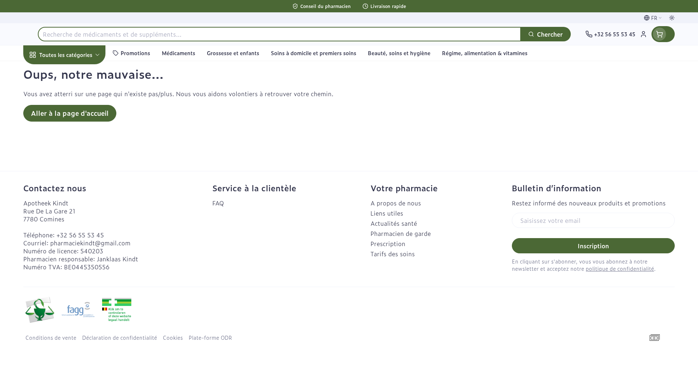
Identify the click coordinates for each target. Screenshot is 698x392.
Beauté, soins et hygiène (70, 94)
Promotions (46, 71)
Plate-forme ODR (210, 337)
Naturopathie (70, 183)
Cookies (173, 337)
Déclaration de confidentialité (119, 337)
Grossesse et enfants (70, 143)
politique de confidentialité (620, 268)
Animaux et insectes (70, 229)
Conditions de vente (50, 337)
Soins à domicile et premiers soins (70, 207)
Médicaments (70, 250)
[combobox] (279, 34)
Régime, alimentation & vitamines (70, 120)
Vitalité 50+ (70, 163)
